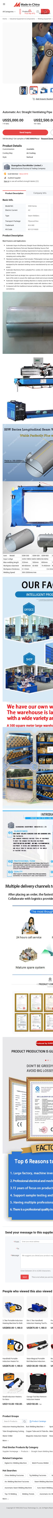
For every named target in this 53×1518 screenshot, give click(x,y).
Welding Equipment (44, 19)
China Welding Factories (14, 1475)
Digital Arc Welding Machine (16, 1463)
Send (25, 1277)
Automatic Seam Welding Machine (18, 1488)
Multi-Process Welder (40, 1463)
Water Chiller (8, 1436)
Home (5, 19)
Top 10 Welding (11, 1494)
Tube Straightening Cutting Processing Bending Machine (25, 1431)
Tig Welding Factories (37, 1475)
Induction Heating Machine (13, 1426)
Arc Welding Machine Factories (17, 1481)
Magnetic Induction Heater (36, 1436)
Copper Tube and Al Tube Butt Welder (37, 1431)
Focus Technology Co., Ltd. (32, 1508)
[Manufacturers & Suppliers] (26, 4)
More (5, 1498)
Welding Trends (28, 1494)
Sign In (6, 181)
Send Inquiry (25, 132)
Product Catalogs (39, 1421)
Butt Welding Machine (34, 1426)
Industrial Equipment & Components (22, 19)
